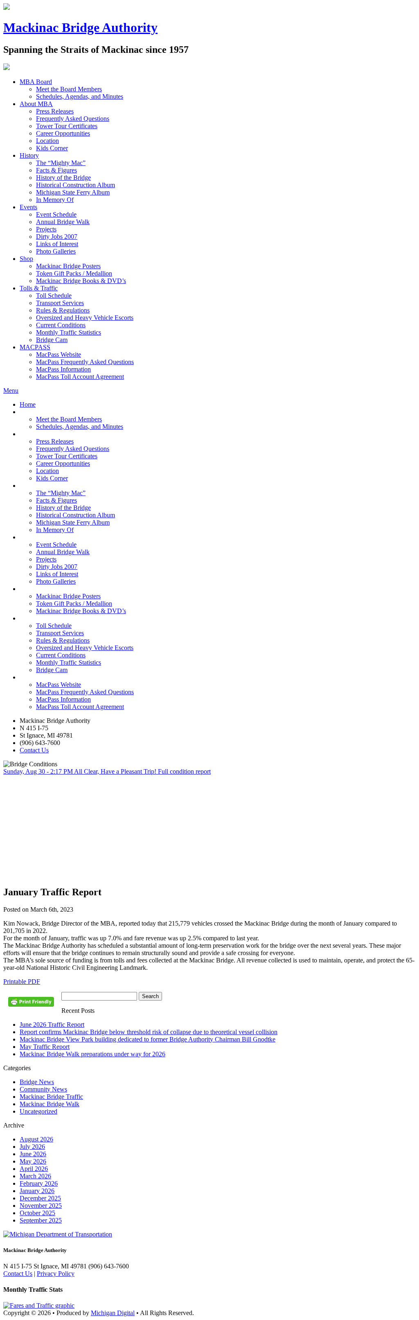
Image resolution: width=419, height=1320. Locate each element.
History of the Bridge (63, 177)
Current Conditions (61, 325)
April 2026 (34, 1168)
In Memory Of (55, 199)
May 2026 (33, 1161)
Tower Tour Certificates (66, 125)
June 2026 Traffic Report (52, 1024)
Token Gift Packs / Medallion (74, 273)
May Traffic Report (45, 1046)
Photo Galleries (56, 251)
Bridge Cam (52, 339)
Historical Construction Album (75, 184)
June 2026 (33, 1153)
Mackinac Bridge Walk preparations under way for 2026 (92, 1054)
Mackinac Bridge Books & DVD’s (81, 280)
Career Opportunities (63, 133)
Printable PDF (21, 981)
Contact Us (34, 750)
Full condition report (184, 771)
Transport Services (60, 302)
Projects (46, 229)
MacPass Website (58, 354)
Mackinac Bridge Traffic (51, 1096)
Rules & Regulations (63, 310)
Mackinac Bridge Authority (80, 27)
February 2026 (39, 1183)
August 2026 (36, 1139)
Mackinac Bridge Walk (49, 1103)
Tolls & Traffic (39, 288)
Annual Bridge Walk (63, 221)
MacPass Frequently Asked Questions (85, 361)
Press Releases (55, 111)
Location (47, 140)
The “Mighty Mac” (61, 162)
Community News (43, 1089)
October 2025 (37, 1212)
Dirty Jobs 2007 (56, 236)
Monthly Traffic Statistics (68, 332)
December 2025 (40, 1198)
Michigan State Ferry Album (73, 192)
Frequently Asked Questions (72, 118)
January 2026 (37, 1190)
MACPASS (35, 347)
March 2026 (35, 1176)
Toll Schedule (54, 295)
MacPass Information (63, 369)
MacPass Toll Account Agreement (80, 376)
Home (28, 404)
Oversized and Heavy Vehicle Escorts (84, 317)
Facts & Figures (56, 170)
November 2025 (41, 1205)
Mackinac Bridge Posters (68, 266)
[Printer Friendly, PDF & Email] (32, 1005)
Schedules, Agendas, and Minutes (79, 96)
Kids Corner (52, 148)
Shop (26, 258)
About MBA (36, 103)
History (29, 155)
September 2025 (41, 1220)
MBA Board (36, 81)
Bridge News (37, 1081)
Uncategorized (38, 1111)
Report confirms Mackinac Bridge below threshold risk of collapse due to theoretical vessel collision (148, 1031)
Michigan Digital (113, 1312)
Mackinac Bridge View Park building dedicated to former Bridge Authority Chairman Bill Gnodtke (147, 1039)
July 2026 (32, 1146)
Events (28, 207)
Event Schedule (56, 214)
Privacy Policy (55, 1273)
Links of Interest (57, 243)
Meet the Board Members (69, 89)
